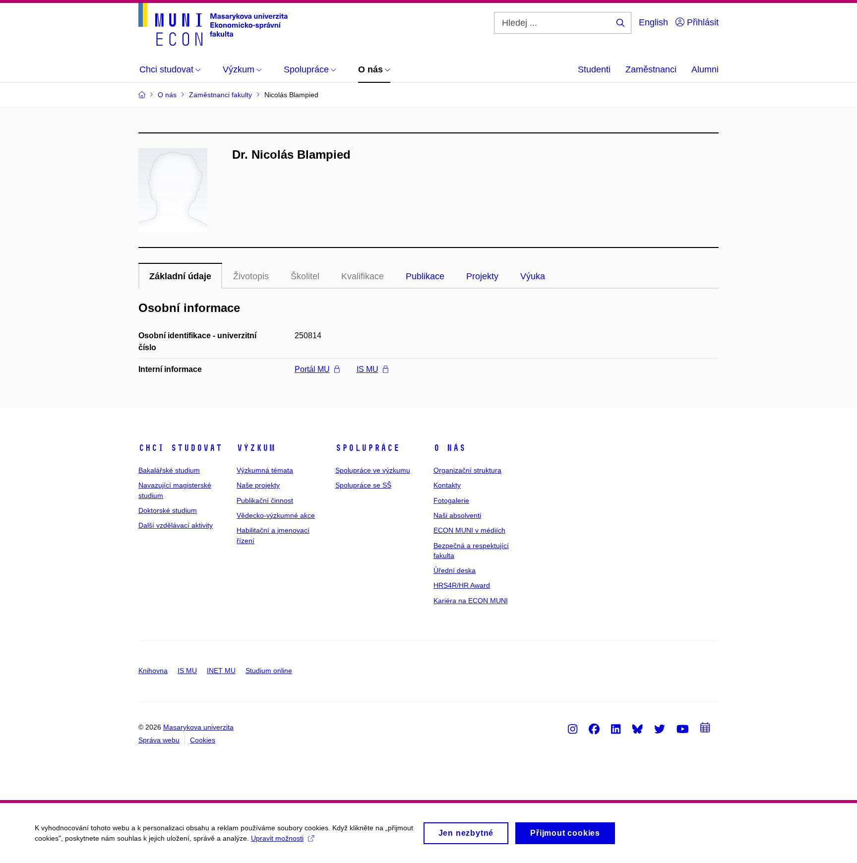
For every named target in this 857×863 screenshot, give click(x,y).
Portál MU (312, 369)
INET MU (221, 671)
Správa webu (159, 740)
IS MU (367, 369)
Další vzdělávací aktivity (175, 525)
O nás (449, 447)
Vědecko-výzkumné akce (276, 515)
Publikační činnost (265, 500)
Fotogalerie (451, 500)
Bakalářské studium (169, 470)
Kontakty (447, 485)
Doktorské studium (167, 510)
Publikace (425, 276)
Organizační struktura (467, 470)
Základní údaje (180, 276)
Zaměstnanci (650, 69)
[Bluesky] (637, 729)
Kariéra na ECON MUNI (470, 601)
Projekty (482, 276)
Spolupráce (367, 447)
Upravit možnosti (277, 838)
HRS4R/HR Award (461, 585)
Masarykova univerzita (198, 727)
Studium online (268, 671)
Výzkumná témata (265, 470)
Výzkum (256, 447)
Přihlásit (701, 22)
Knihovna (153, 671)
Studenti (594, 69)
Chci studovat (180, 447)
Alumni (705, 69)
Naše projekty (258, 485)
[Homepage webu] (213, 24)
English (653, 22)
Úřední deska (454, 570)
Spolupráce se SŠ (363, 485)
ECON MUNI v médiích (469, 530)
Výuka (532, 276)
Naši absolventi (457, 515)
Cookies (202, 740)
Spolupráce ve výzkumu (372, 470)
